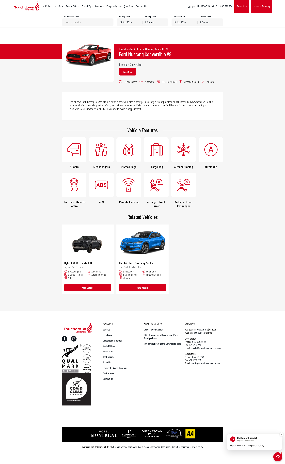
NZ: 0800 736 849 (205, 6)
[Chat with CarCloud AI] (277, 456)
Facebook (64, 339)
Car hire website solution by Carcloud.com (131, 446)
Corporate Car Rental (112, 340)
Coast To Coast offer (153, 329)
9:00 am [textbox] (149, 22)
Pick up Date (124, 16)
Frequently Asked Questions (119, 6)
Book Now (242, 6)
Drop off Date (179, 16)
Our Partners (108, 373)
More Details (88, 287)
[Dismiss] (281, 434)
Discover (99, 6)
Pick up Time (150, 16)
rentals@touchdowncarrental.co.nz (206, 347)
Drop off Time (205, 16)
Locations (58, 6)
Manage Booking (262, 6)
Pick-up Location (71, 16)
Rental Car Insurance (180, 446)
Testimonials (108, 356)
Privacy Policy (197, 446)
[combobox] (87, 22)
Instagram (74, 339)
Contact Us (141, 6)
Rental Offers (72, 6)
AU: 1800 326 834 (224, 6)
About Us (107, 362)
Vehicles (47, 6)
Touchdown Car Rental (129, 48)
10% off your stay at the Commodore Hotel (162, 343)
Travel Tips (87, 6)
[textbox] (87, 22)
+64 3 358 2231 (195, 344)
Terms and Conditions (160, 446)
